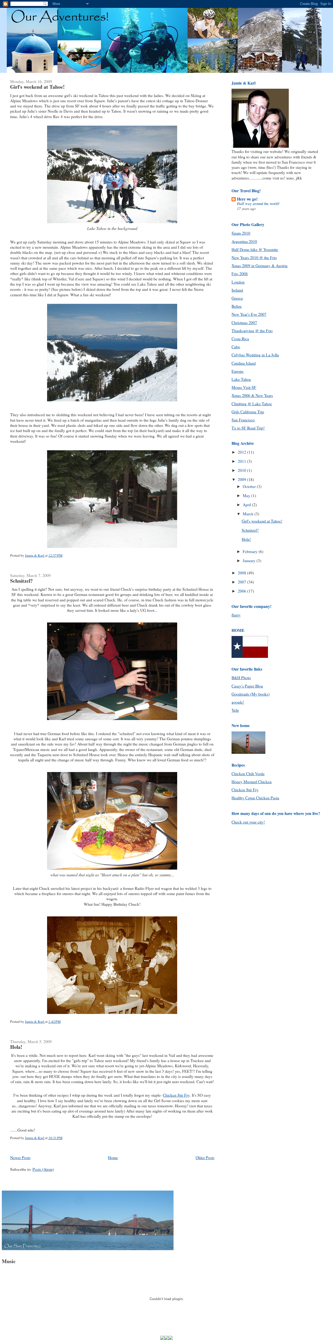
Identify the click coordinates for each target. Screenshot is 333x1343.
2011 (242, 461)
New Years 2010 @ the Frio (254, 257)
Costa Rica (240, 338)
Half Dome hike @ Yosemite (255, 249)
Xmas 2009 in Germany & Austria (259, 265)
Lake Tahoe (241, 379)
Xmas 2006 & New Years (252, 395)
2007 (242, 581)
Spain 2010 (241, 233)
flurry (236, 615)
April (247, 504)
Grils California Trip (248, 411)
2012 (242, 452)
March (248, 513)
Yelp (235, 710)
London (238, 282)
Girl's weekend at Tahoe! (37, 87)
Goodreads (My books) (251, 694)
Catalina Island (244, 363)
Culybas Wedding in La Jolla (255, 354)
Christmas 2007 (244, 322)
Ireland (237, 290)
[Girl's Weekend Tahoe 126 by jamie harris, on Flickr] (112, 547)
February (251, 551)
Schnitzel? (21, 580)
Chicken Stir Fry (176, 1095)
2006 (242, 591)
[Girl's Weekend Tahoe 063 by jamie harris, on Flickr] (112, 1013)
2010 (242, 470)
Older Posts (205, 1157)
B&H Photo (241, 677)
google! (238, 702)
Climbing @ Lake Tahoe (252, 403)
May (247, 495)
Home (113, 1157)
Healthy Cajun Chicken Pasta (255, 797)
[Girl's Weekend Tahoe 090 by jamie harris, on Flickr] (112, 401)
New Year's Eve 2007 (249, 314)
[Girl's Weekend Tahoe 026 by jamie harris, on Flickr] (112, 869)
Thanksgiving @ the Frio (252, 330)
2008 (242, 572)
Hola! (16, 1047)
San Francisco (243, 419)
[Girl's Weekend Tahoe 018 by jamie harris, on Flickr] (112, 719)
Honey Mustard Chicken (252, 781)
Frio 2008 (240, 273)
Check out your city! (248, 822)
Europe (238, 371)
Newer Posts (20, 1157)
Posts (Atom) (43, 1169)
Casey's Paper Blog (247, 686)
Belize (237, 306)
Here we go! (247, 199)
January (250, 560)
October (250, 486)
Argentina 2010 (244, 241)
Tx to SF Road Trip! (248, 427)
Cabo (236, 346)
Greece (237, 298)
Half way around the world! (258, 203)
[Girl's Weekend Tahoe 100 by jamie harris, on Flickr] (112, 223)
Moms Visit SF (244, 387)
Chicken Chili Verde (248, 773)
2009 (242, 479)
